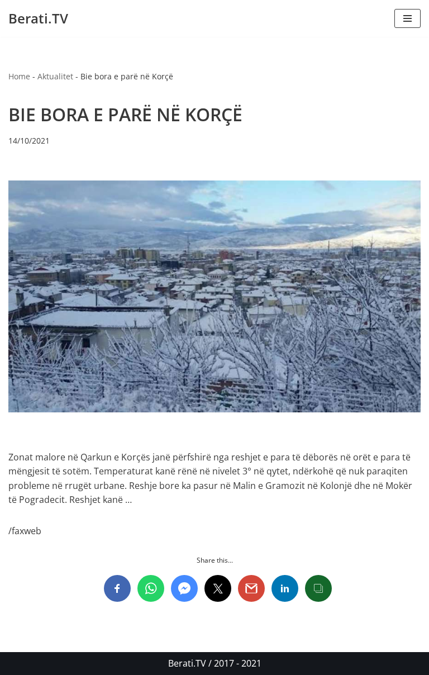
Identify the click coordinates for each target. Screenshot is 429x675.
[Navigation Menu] (407, 18)
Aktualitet (55, 76)
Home (19, 76)
